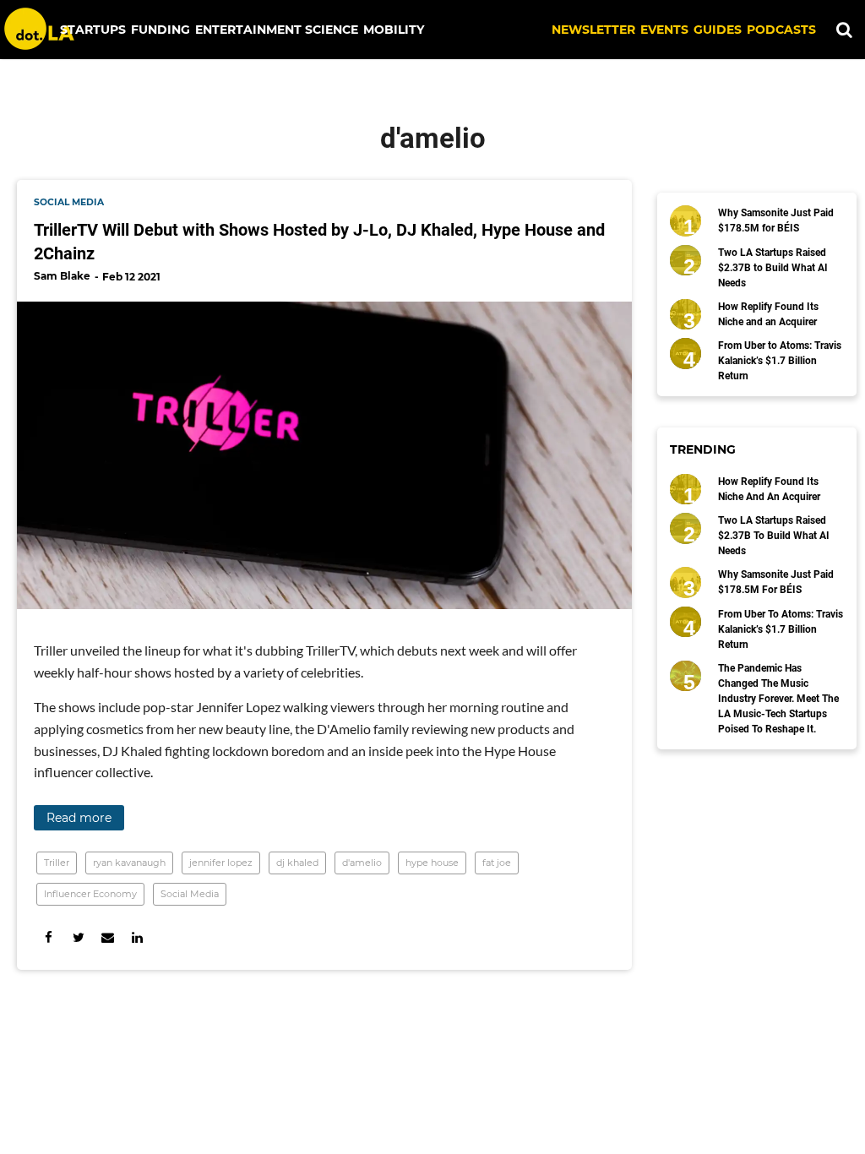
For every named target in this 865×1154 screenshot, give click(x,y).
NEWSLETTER (593, 29)
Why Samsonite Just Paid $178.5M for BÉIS (776, 220)
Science (331, 29)
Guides (718, 29)
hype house (432, 862)
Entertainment (248, 29)
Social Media (189, 894)
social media (69, 202)
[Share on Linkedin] (137, 937)
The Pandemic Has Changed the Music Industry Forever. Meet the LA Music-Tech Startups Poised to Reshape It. (778, 698)
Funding (160, 29)
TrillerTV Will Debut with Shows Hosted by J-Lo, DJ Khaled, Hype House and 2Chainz (319, 242)
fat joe (496, 862)
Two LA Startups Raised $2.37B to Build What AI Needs (773, 268)
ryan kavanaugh (129, 862)
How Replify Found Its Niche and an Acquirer (768, 314)
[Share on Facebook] (48, 937)
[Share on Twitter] (78, 937)
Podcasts (781, 29)
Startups (93, 29)
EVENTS (664, 29)
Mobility (393, 29)
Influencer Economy (90, 894)
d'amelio (362, 862)
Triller (56, 862)
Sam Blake (62, 275)
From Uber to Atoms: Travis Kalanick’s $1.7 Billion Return (779, 361)
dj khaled (297, 862)
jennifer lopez (221, 862)
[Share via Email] (107, 937)
